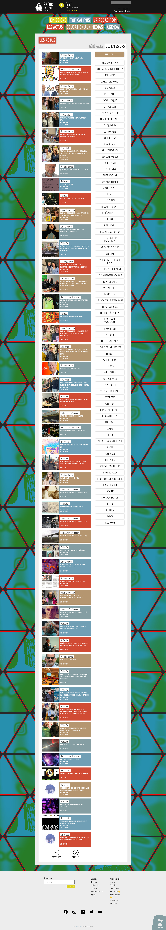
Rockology (110, 453)
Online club (110, 372)
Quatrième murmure (110, 409)
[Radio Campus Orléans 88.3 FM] (44, 6)
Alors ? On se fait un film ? (110, 69)
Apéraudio (110, 75)
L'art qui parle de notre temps (110, 261)
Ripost (110, 447)
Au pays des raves (109, 81)
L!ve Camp (110, 253)
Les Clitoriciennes (110, 341)
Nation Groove (110, 359)
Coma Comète (110, 131)
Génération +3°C (109, 212)
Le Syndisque (110, 334)
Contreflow (110, 137)
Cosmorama (109, 144)
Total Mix (109, 491)
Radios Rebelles (110, 416)
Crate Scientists (110, 150)
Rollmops (110, 460)
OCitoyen (110, 366)
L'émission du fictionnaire (109, 269)
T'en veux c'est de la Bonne (110, 478)
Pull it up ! (110, 403)
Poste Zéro (110, 397)
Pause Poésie (110, 384)
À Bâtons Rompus (110, 62)
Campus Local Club (110, 112)
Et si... (110, 194)
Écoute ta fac (110, 169)
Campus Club (110, 106)
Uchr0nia (110, 510)
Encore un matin (110, 181)
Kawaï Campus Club (110, 247)
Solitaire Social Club (110, 466)
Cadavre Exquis (110, 100)
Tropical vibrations (110, 497)
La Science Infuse (110, 287)
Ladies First (110, 294)
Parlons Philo (110, 378)
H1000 (110, 219)
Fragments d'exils (110, 206)
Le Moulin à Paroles (110, 313)
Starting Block (110, 472)
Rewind (109, 428)
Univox (110, 516)
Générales (96, 46)
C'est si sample (110, 94)
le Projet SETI (109, 328)
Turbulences (110, 503)
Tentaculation (110, 485)
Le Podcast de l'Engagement (110, 321)
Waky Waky (110, 522)
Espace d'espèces (110, 187)
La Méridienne (110, 281)
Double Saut (110, 162)
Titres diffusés (71, 10)
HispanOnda (110, 225)
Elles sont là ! (110, 175)
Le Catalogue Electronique (110, 300)
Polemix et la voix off (121, 11)
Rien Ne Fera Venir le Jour (110, 441)
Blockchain (110, 87)
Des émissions (115, 46)
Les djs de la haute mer (110, 347)
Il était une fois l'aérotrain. (109, 239)
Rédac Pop (110, 422)
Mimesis (110, 353)
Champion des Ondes (110, 119)
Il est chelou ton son (110, 231)
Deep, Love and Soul (109, 156)
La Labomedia (79, 926)
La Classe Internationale (110, 275)
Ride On (109, 435)
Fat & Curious (109, 200)
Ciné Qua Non (110, 125)
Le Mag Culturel (110, 306)
